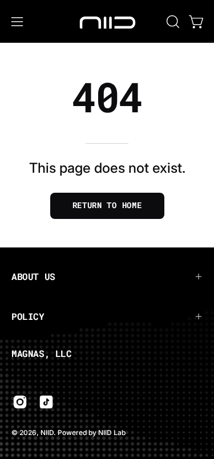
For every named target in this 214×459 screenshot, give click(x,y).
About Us (33, 276)
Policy (28, 316)
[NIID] (107, 21)
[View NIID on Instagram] (20, 402)
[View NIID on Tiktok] (46, 402)
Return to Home (107, 205)
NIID (47, 432)
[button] (172, 22)
